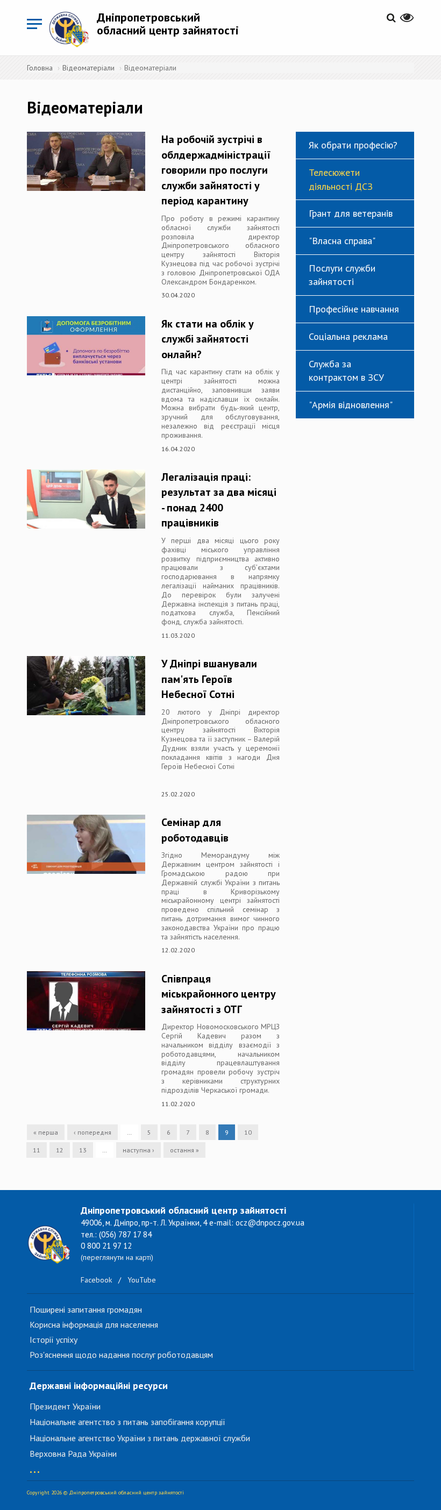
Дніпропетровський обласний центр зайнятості (168, 24)
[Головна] (72, 29)
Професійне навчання (354, 309)
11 (36, 1150)
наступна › (138, 1150)
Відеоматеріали (88, 68)
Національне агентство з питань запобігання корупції (127, 1421)
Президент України (65, 1406)
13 (83, 1150)
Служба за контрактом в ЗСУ (346, 371)
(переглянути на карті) (117, 1257)
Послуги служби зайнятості (342, 275)
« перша (45, 1132)
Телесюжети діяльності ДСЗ (341, 179)
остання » (184, 1150)
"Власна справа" (342, 240)
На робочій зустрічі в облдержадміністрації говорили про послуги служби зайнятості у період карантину (216, 170)
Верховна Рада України (73, 1453)
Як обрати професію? (353, 145)
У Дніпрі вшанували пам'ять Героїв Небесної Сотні (209, 679)
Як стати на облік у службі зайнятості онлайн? (207, 339)
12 (59, 1150)
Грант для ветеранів (351, 213)
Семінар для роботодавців (195, 830)
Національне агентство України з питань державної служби (140, 1438)
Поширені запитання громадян (86, 1309)
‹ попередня (92, 1132)
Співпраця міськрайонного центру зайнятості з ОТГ (218, 994)
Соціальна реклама (348, 336)
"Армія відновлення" (351, 404)
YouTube (141, 1280)
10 (248, 1132)
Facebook (96, 1280)
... (35, 1466)
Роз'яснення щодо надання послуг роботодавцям (121, 1354)
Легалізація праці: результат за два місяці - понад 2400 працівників (218, 500)
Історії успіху (53, 1339)
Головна (40, 68)
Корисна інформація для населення (94, 1324)
